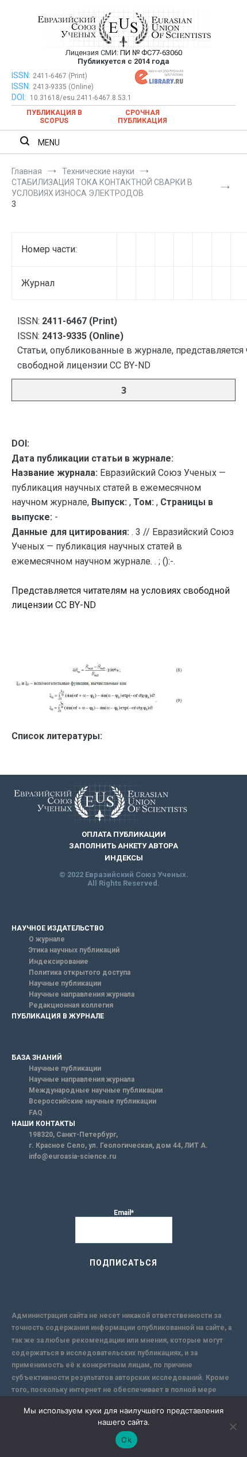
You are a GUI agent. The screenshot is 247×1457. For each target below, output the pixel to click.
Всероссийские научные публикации (92, 1101)
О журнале (47, 939)
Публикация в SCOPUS (54, 117)
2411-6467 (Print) (60, 76)
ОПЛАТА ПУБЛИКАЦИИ (124, 834)
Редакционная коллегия (71, 1005)
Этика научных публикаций (74, 950)
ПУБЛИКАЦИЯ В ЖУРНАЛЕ (57, 1016)
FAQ (36, 1113)
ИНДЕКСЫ (124, 858)
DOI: (19, 97)
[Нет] (232, 1426)
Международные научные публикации (96, 1090)
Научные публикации (65, 983)
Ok (126, 1439)
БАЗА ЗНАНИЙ (36, 1058)
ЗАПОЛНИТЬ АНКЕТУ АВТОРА (123, 845)
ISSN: (20, 75)
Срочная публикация (142, 117)
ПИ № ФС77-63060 (151, 52)
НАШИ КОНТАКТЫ (43, 1124)
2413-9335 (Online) (63, 87)
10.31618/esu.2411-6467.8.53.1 (81, 98)
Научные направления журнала (81, 994)
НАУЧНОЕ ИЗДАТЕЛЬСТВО (57, 928)
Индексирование (58, 962)
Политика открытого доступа (79, 972)
